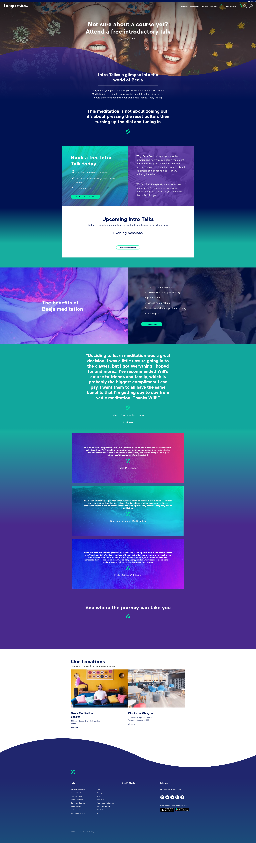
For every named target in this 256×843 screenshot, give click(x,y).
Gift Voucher (194, 6)
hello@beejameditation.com (170, 789)
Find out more (151, 324)
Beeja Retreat (76, 793)
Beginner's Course (78, 789)
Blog (98, 813)
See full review (128, 422)
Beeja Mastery (76, 806)
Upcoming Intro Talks (128, 39)
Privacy (99, 793)
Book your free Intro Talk (85, 197)
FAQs (98, 789)
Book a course (231, 6)
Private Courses (102, 810)
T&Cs (98, 796)
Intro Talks (100, 799)
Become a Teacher (103, 806)
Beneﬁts (184, 6)
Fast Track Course (77, 810)
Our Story (214, 6)
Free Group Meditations (105, 803)
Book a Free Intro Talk (128, 247)
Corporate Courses (78, 803)
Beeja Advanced (77, 799)
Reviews (205, 6)
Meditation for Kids (78, 813)
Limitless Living (76, 796)
